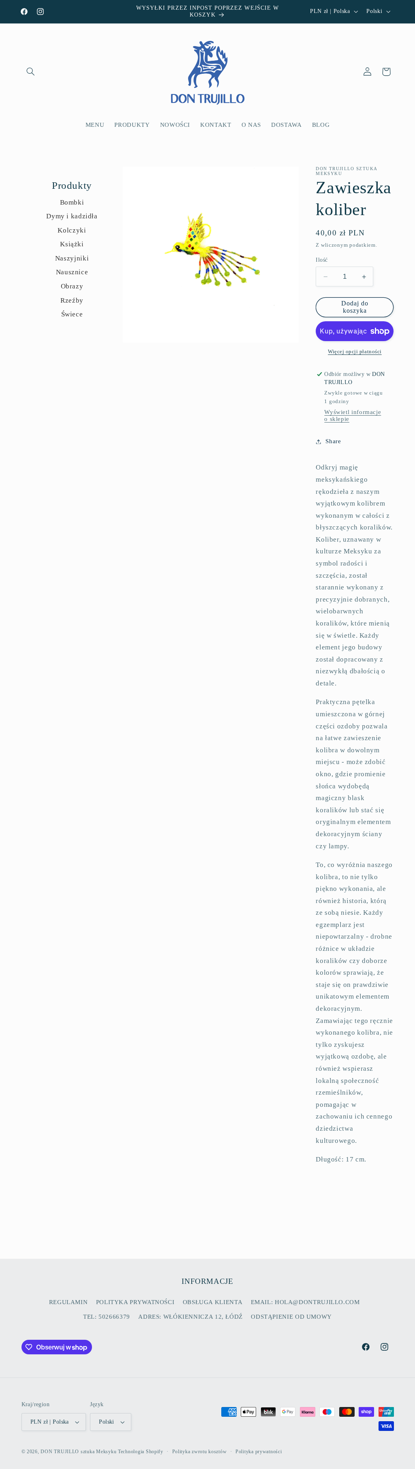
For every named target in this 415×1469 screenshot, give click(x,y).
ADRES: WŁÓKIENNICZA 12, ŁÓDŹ (190, 1316)
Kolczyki (72, 230)
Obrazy (72, 286)
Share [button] (333, 441)
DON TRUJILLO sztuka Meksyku (78, 1451)
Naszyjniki (72, 258)
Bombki (72, 202)
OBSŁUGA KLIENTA (212, 1302)
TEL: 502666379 (106, 1316)
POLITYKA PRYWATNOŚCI (135, 1302)
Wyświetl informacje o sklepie (352, 415)
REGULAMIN (68, 1302)
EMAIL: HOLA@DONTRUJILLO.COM (305, 1302)
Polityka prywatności (258, 1451)
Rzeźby (71, 300)
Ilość (321, 260)
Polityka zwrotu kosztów (199, 1451)
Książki (71, 244)
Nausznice (72, 272)
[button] (30, 71)
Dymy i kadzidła (71, 216)
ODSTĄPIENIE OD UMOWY (291, 1316)
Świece (72, 314)
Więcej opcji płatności (355, 351)
